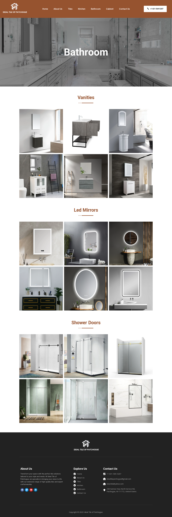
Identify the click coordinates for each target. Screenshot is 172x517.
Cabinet (109, 9)
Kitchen (81, 9)
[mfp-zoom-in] (41, 130)
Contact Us (124, 9)
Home (45, 9)
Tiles (70, 9)
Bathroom (96, 9)
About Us (58, 9)
